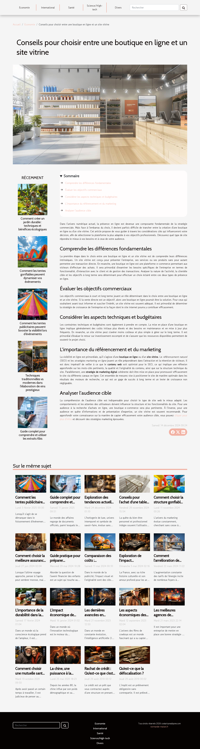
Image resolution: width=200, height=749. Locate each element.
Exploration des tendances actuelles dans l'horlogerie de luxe (100, 504)
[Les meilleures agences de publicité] (169, 596)
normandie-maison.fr (159, 726)
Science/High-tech (94, 7)
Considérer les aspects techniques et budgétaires (91, 197)
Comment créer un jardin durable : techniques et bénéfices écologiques (32, 224)
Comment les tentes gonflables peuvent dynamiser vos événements (33, 276)
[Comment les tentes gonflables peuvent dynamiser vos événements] (32, 251)
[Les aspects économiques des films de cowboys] (134, 596)
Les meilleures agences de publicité (164, 615)
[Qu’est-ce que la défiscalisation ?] (134, 655)
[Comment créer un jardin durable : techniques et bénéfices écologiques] (32, 199)
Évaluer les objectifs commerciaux (83, 190)
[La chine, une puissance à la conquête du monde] (65, 655)
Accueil (17, 24)
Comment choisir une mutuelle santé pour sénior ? (29, 673)
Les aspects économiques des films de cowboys (132, 615)
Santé (71, 7)
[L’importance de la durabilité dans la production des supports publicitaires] (30, 596)
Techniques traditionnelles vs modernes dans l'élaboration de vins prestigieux (32, 383)
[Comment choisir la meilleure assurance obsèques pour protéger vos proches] (30, 542)
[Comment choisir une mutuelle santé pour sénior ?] (30, 655)
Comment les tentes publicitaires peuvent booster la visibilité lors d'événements (32, 328)
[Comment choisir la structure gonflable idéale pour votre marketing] (169, 483)
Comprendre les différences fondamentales (88, 183)
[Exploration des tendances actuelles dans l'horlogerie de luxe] (100, 483)
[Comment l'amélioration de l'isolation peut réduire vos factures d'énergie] (169, 542)
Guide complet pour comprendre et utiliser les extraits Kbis (33, 434)
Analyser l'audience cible (78, 210)
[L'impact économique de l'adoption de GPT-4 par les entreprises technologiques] (65, 596)
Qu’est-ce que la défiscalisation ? (131, 670)
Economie (24, 7)
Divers (118, 7)
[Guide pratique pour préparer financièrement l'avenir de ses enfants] (65, 542)
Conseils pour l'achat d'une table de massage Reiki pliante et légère (133, 504)
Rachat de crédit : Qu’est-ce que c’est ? (99, 673)
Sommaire (71, 176)
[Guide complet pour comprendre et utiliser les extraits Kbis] (32, 412)
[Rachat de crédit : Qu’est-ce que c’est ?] (100, 655)
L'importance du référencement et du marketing (90, 203)
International (48, 7)
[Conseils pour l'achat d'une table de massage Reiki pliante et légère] (134, 483)
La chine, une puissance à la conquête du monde (60, 675)
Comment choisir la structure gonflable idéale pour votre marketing (168, 504)
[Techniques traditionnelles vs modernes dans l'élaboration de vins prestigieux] (32, 356)
